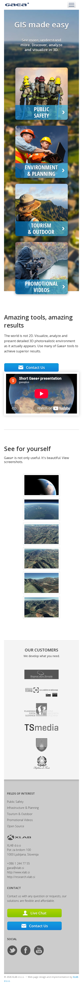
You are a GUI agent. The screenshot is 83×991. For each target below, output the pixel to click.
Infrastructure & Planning (23, 808)
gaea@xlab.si (15, 868)
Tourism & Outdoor (19, 814)
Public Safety (15, 802)
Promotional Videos (20, 820)
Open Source (15, 826)
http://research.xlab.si (21, 877)
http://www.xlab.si (18, 872)
